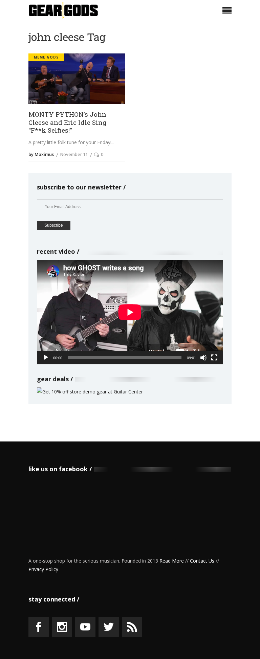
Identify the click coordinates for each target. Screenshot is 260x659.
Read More (171, 561)
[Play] (45, 357)
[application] (130, 312)
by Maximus (41, 154)
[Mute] (203, 357)
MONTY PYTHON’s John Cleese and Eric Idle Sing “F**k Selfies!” (67, 122)
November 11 (74, 154)
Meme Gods (46, 57)
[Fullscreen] (214, 357)
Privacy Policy (43, 569)
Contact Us (202, 561)
